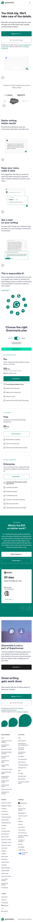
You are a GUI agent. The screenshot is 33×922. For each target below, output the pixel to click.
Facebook (5, 902)
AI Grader (4, 865)
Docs (2, 738)
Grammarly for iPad (6, 789)
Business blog (21, 779)
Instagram (5, 905)
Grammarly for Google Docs (5, 777)
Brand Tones (4, 856)
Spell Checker (5, 873)
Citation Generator (6, 817)
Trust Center (21, 827)
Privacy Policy (4, 46)
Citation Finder (5, 862)
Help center (4, 897)
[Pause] (4, 105)
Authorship (4, 859)
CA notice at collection (21, 840)
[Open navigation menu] (30, 2)
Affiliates (20, 821)
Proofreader (4, 887)
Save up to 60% (16, 343)
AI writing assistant (23, 765)
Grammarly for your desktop (6, 741)
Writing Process (22, 767)
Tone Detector (5, 834)
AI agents (3, 808)
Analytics (3, 853)
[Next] (29, 608)
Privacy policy (21, 830)
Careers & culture (22, 816)
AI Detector (4, 811)
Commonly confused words (23, 782)
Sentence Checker (6, 876)
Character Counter (6, 839)
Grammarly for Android (5, 792)
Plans (19, 738)
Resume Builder (5, 870)
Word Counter (5, 837)
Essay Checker (5, 820)
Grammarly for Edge (6, 769)
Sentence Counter (6, 845)
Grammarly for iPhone (5, 785)
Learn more (5, 290)
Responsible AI (22, 813)
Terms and (20, 708)
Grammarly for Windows (5, 745)
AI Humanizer (5, 814)
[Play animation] (2, 159)
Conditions (4, 710)
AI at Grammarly (22, 759)
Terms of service (22, 833)
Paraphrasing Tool (6, 822)
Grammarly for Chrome (5, 757)
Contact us (4, 900)
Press (19, 819)
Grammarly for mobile (5, 781)
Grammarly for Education (22, 752)
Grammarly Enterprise (21, 748)
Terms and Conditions (23, 45)
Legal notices (21, 850)
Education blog (22, 776)
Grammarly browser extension (6, 752)
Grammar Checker (6, 803)
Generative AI (22, 762)
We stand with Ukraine (21, 809)
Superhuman (23, 803)
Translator (4, 825)
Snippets (3, 851)
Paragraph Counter (6, 842)
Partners (20, 824)
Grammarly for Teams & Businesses (23, 744)
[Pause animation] (2, 77)
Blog (19, 770)
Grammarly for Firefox (5, 765)
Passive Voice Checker (4, 884)
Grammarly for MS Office (6, 773)
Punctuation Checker (4, 879)
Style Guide (4, 848)
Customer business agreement (23, 836)
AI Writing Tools (5, 831)
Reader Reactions (5, 868)
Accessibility (21, 847)
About (19, 806)
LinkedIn (5, 911)
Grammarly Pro (22, 741)
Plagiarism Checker (6, 806)
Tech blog (20, 773)
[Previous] (23, 608)
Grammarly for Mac (6, 749)
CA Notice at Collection (22, 712)
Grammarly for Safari (5, 761)
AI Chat (3, 828)
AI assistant (21, 756)
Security (20, 844)
